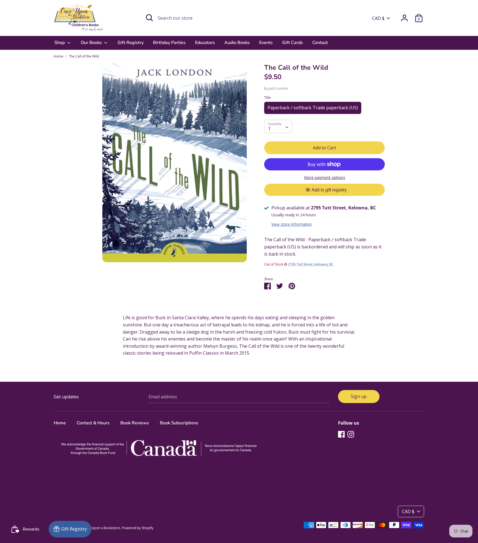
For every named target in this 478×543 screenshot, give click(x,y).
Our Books (92, 43)
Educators (205, 43)
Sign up (359, 396)
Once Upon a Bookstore (101, 528)
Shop (60, 43)
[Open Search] (149, 17)
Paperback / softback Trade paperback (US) (312, 108)
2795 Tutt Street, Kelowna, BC (311, 264)
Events (266, 43)
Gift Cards (292, 43)
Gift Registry (131, 43)
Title (267, 97)
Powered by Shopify (137, 528)
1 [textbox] (269, 129)
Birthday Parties (169, 43)
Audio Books (237, 43)
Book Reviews (134, 423)
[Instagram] (350, 434)
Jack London (278, 88)
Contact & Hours (93, 423)
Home (60, 423)
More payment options (324, 177)
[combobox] (278, 126)
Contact (320, 43)
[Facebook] (341, 434)
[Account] (404, 16)
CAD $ (378, 18)
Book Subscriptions (179, 423)
